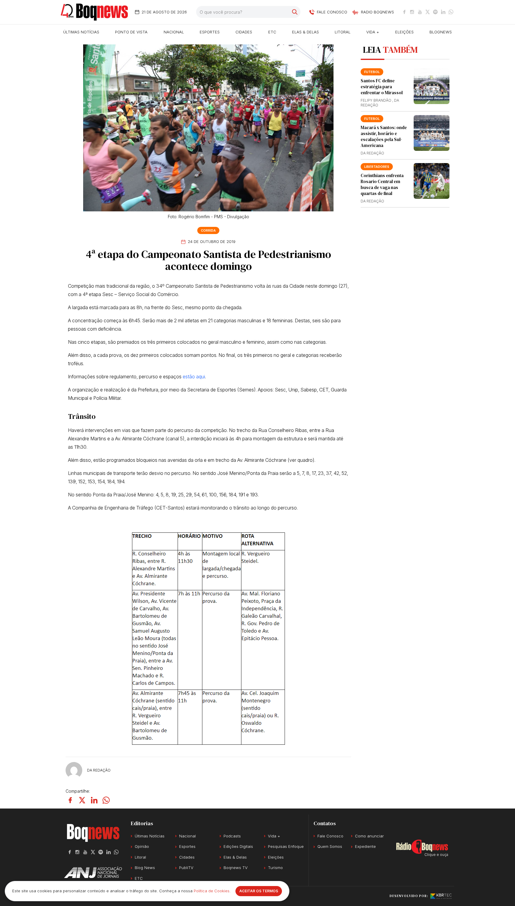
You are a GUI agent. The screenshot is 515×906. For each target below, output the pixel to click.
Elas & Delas (305, 32)
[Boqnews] (94, 12)
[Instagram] (412, 12)
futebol (372, 72)
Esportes (210, 32)
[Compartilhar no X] (82, 800)
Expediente (365, 846)
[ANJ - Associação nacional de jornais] (93, 872)
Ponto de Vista (131, 32)
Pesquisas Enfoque (286, 846)
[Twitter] (427, 12)
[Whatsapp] (451, 12)
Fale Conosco (330, 836)
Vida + (372, 32)
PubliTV (186, 867)
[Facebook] (404, 12)
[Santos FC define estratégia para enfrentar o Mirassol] (431, 86)
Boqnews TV (236, 867)
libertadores (376, 167)
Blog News (145, 867)
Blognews (440, 32)
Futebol (372, 119)
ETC (272, 32)
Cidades (243, 32)
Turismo (275, 867)
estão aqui (194, 377)
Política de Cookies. (212, 890)
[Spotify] (435, 12)
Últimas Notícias (81, 32)
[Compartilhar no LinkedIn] (94, 800)
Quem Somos (329, 846)
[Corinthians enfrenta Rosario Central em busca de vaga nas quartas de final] (431, 181)
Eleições (404, 32)
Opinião (142, 846)
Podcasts (232, 836)
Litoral (342, 32)
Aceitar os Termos (258, 891)
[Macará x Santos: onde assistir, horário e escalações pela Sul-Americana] (431, 133)
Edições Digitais (238, 846)
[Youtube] (420, 12)
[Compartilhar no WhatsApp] (106, 800)
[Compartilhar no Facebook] (70, 800)
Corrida (208, 230)
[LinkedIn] (443, 12)
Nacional (174, 32)
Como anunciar (369, 836)
